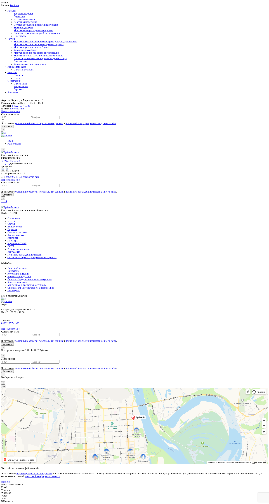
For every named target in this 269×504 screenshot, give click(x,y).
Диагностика (21, 61)
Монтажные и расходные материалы (33, 30)
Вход (10, 141)
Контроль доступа (23, 27)
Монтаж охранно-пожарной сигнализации (36, 52)
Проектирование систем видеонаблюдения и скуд (40, 58)
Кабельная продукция (25, 22)
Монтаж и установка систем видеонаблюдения (39, 44)
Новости (12, 72)
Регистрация (14, 143)
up (3, 386)
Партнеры (12, 240)
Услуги (11, 38)
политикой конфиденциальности (42, 476)
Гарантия (19, 89)
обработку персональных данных (34, 473)
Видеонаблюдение (23, 13)
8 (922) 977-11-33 (21, 105)
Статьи (17, 78)
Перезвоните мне (10, 111)
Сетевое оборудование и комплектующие (36, 24)
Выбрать (14, 5)
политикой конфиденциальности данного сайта (91, 123)
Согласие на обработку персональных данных (32, 257)
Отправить (7, 126)
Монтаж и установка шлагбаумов (31, 47)
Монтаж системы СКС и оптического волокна (38, 55)
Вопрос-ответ (21, 86)
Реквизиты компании (18, 249)
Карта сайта (13, 252)
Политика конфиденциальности (24, 254)
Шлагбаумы (20, 36)
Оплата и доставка (23, 69)
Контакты (12, 92)
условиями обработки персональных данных (39, 123)
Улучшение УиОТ (16, 243)
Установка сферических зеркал (30, 64)
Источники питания (24, 19)
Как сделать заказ (16, 66)
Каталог (11, 10)
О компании (14, 81)
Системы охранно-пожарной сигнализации (37, 33)
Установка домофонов (25, 50)
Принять (5, 481)
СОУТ (10, 246)
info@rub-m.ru (17, 108)
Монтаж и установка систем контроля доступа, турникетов (45, 41)
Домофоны (19, 16)
